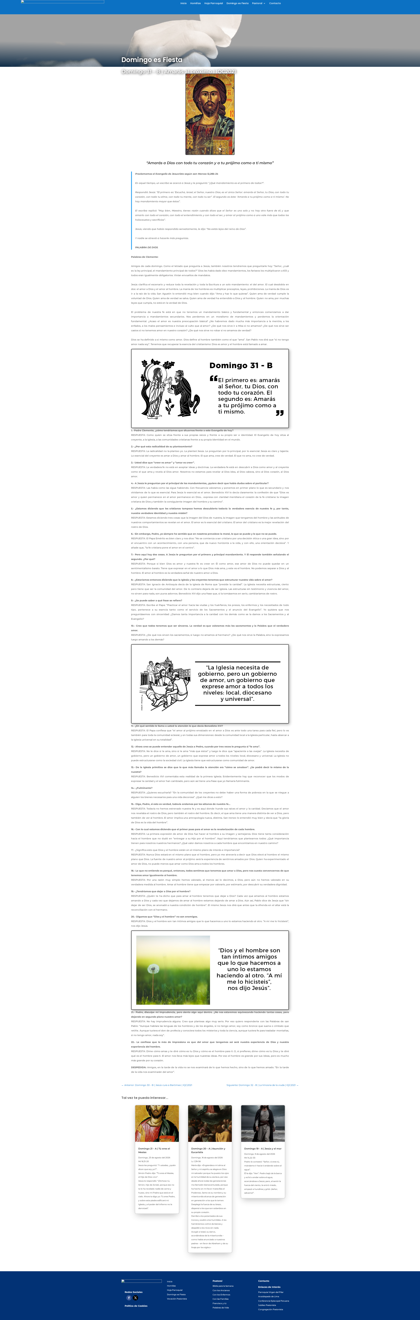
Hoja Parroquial (213, 3)
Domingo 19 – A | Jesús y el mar (263, 1148)
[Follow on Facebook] (129, 1297)
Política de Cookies (136, 1305)
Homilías (195, 3)
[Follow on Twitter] (135, 1297)
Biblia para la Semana (223, 1286)
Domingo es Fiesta (238, 3)
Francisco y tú (219, 1303)
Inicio (183, 3)
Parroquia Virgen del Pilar (271, 1292)
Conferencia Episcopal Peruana (273, 1301)
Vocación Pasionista (177, 1299)
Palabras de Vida (221, 1307)
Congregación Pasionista (270, 1309)
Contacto (275, 3)
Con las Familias (221, 1299)
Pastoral (257, 3)
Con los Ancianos (221, 1290)
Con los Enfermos (221, 1294)
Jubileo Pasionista (267, 1305)
